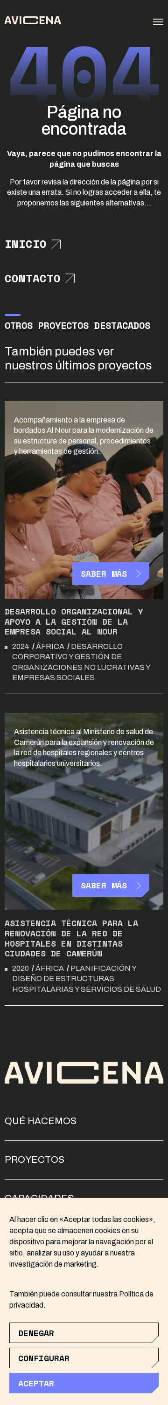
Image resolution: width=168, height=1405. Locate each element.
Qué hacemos (41, 1121)
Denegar (36, 1333)
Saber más (104, 573)
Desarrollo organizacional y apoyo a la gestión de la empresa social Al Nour (74, 621)
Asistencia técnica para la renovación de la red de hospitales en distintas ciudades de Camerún (71, 938)
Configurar (44, 1358)
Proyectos (34, 1159)
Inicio (26, 244)
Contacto (33, 278)
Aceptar (36, 1383)
